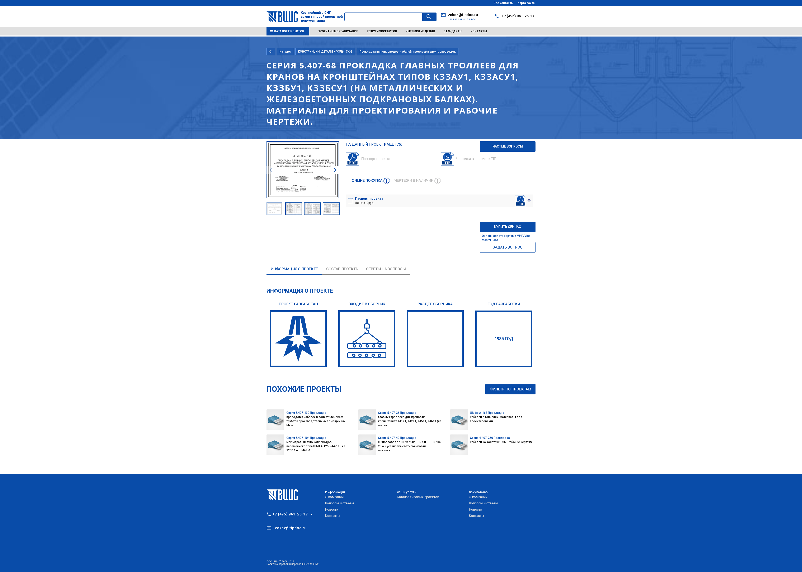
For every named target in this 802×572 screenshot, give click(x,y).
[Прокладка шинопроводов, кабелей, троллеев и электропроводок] (435, 338)
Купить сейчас (507, 227)
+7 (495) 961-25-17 (518, 16)
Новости (331, 509)
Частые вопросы (507, 146)
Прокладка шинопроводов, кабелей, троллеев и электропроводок (407, 51)
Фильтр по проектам (510, 389)
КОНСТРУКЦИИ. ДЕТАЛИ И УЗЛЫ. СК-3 (325, 51)
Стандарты (452, 31)
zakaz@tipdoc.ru (463, 15)
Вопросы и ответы (339, 503)
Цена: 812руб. (369, 201)
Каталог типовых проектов (418, 497)
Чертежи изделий (420, 31)
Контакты (479, 31)
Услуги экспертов (382, 31)
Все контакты (503, 3)
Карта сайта (526, 3)
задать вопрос (508, 247)
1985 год (504, 338)
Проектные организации (338, 31)
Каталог (285, 51)
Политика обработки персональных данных (292, 564)
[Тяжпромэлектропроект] (298, 338)
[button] (335, 170)
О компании (334, 497)
